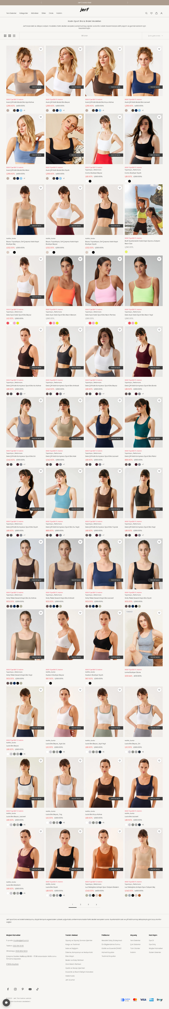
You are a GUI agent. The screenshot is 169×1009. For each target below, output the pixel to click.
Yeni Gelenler (11, 13)
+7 (24, 394)
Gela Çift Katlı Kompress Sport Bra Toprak (101, 527)
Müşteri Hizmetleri (156, 948)
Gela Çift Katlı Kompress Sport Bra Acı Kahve (23, 385)
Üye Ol (151, 940)
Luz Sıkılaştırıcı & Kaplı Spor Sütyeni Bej (140, 887)
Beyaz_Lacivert (21, 754)
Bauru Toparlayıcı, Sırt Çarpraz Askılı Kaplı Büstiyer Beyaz (62, 242)
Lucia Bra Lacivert (131, 816)
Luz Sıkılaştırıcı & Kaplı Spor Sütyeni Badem (102, 887)
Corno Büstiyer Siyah (133, 173)
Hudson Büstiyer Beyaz (55, 675)
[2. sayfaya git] (96, 905)
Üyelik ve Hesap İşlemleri (75, 968)
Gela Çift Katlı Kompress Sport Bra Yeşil (140, 527)
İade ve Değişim (71, 948)
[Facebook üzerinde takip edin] (8, 989)
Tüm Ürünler (135, 948)
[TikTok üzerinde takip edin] (37, 989)
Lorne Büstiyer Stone (133, 672)
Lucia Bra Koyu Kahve (93, 814)
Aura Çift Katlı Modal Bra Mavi (17, 170)
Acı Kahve (7, 393)
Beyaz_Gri (17, 754)
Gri (21, 393)
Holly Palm (10, 1001)
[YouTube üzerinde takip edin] (30, 989)
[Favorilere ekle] (41, 49)
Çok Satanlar (135, 944)
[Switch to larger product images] (5, 35)
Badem (99, 895)
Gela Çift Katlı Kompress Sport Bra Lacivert (101, 456)
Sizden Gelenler (155, 952)
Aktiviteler (34, 13)
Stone (90, 895)
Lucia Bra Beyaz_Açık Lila (55, 743)
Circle (51, 13)
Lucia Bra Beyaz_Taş (54, 814)
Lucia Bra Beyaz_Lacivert (16, 816)
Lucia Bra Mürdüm (13, 885)
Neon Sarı (126, 251)
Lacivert (17, 110)
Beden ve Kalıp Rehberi (74, 960)
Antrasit (11, 393)
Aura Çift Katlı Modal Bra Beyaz (58, 102)
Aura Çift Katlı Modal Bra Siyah (57, 170)
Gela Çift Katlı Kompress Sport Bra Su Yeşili (62, 527)
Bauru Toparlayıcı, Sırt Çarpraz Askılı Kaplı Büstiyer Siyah (101, 242)
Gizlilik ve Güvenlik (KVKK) (111, 948)
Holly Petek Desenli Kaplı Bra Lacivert (99, 598)
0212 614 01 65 (18, 946)
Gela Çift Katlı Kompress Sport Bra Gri (21, 456)
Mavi (21, 110)
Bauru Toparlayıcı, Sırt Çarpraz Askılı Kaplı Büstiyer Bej (22, 242)
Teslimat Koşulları (109, 956)
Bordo (17, 393)
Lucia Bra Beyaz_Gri (132, 743)
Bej (7, 252)
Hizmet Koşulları (108, 952)
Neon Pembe (14, 323)
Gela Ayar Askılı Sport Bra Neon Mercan (61, 315)
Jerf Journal (70, 980)
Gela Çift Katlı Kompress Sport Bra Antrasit (62, 385)
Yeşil (21, 606)
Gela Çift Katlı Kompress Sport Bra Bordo (141, 385)
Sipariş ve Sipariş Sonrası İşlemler (78, 940)
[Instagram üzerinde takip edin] (15, 989)
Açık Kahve (7, 110)
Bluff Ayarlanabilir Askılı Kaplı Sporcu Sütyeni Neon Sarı (142, 242)
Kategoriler (24, 13)
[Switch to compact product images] (14, 35)
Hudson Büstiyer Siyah (94, 675)
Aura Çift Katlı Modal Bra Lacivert (137, 102)
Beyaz (11, 110)
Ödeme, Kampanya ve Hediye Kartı (79, 952)
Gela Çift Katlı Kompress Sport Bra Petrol (140, 456)
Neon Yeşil (17, 323)
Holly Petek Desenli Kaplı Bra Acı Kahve (21, 598)
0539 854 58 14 (21, 951)
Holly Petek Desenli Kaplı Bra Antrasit (60, 598)
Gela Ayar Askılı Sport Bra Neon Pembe (100, 315)
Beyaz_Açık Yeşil (14, 754)
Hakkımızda (70, 976)
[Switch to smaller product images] (9, 35)
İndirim (59, 13)
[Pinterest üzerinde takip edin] (22, 989)
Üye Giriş (152, 944)
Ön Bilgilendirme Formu (111, 944)
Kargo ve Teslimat (72, 944)
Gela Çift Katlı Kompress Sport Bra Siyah (22, 527)
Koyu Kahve (14, 110)
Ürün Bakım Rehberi (73, 964)
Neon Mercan (7, 323)
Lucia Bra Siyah (52, 887)
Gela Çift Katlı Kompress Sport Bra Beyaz (101, 385)
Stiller (44, 13)
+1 (24, 110)
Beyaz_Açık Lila (11, 754)
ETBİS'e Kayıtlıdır (12, 964)
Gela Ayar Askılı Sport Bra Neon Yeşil (139, 315)
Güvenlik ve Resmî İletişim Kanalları (79, 972)
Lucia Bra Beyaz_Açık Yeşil (95, 743)
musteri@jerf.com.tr (21, 940)
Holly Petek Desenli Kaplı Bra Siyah (138, 598)
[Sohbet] (6, 1002)
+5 (24, 754)
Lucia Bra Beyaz (12, 746)
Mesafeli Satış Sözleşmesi (112, 940)
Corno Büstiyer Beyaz (93, 173)
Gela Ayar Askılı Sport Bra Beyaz (18, 315)
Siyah (90, 181)
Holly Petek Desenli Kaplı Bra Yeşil (19, 675)
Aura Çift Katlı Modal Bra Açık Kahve (20, 102)
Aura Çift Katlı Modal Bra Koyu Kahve (99, 102)
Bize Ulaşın (69, 956)
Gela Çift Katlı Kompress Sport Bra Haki (61, 456)
